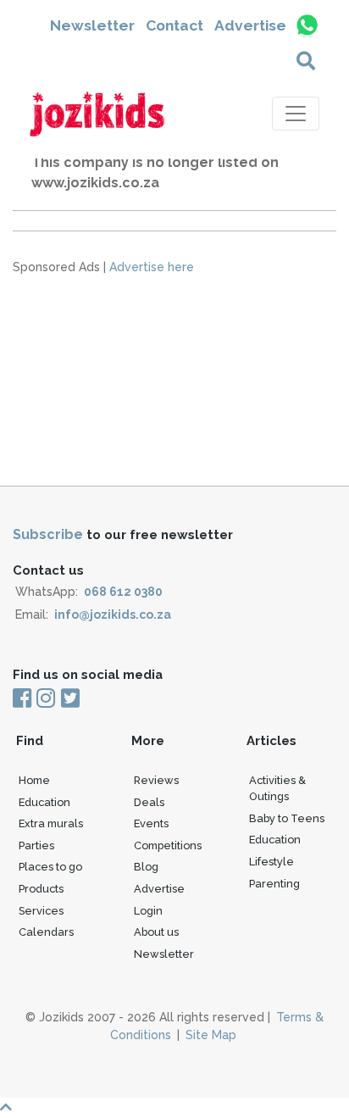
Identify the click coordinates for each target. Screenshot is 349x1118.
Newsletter (92, 25)
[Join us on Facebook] (23, 699)
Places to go (50, 866)
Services (41, 910)
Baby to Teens (286, 818)
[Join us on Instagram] (46, 699)
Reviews (156, 780)
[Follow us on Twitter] (69, 699)
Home (34, 780)
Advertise (250, 25)
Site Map (211, 1035)
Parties (36, 845)
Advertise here (151, 267)
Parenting (274, 883)
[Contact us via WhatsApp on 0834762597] (306, 25)
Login (148, 910)
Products (41, 888)
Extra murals (51, 823)
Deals (149, 802)
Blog (146, 866)
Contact (174, 25)
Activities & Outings (277, 788)
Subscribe (48, 534)
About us (156, 932)
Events (151, 823)
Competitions (168, 845)
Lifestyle (271, 861)
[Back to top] (174, 1108)
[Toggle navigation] (295, 114)
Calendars (46, 932)
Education (44, 802)
